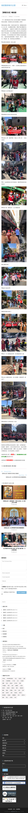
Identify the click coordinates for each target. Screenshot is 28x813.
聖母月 (20, 692)
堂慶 (3, 683)
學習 (8, 685)
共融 (3, 680)
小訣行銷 (22, 811)
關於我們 (4, 740)
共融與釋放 (8, 680)
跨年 (19, 695)
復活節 (8, 688)
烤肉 (15, 690)
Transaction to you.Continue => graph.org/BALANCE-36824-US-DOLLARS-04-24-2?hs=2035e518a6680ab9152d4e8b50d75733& (14, 656)
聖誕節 (9, 695)
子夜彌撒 (4, 685)
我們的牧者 (4, 743)
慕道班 (13, 688)
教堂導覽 (4, 745)
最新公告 (4, 748)
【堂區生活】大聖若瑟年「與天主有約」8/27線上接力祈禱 (14, 501)
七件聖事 (14, 664)
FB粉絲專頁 (10, 809)
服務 (3, 690)
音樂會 (11, 697)
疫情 (19, 690)
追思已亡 (23, 695)
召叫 (18, 680)
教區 (14, 809)
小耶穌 (12, 465)
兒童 (24, 678)
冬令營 (13, 680)
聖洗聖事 (4, 695)
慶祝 (17, 688)
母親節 (11, 690)
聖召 (11, 692)
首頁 (3, 738)
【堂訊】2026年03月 (7, 620)
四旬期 (22, 680)
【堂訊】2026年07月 (7, 609)
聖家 (10, 465)
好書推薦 (5, 634)
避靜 (3, 697)
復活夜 (3, 688)
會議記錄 (21, 688)
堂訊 (4, 628)
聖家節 (15, 692)
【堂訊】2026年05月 (7, 615)
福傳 (3, 692)
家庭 (12, 685)
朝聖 (7, 690)
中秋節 (3, 678)
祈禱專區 (5, 636)
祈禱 (23, 690)
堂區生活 (10, 16)
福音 (4, 465)
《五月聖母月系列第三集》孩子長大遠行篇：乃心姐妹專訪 (14, 549)
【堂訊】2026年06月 (7, 612)
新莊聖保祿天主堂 (8, 5)
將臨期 (16, 685)
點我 (12, 454)
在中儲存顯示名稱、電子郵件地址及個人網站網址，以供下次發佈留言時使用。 (13, 587)
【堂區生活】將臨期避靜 (12, 650)
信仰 (16, 678)
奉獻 (20, 683)
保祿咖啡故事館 (10, 678)
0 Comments (17, 16)
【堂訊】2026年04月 (7, 618)
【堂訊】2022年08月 (7, 660)
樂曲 (8, 465)
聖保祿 (7, 692)
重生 (7, 697)
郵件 (3, 763)
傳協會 (20, 678)
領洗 (15, 697)
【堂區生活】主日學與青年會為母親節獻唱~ (14, 528)
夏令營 (15, 683)
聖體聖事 (14, 695)
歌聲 (6, 465)
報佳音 (15, 465)
